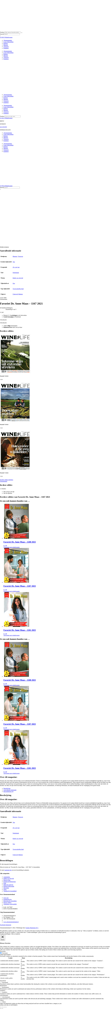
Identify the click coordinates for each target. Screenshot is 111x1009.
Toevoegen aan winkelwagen (11, 547)
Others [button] (2, 1000)
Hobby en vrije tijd (18, 278)
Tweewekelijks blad (18, 289)
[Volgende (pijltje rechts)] (2, 1008)
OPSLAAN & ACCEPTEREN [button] (8, 1005)
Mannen (5, 45)
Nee (14, 262)
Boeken (5, 43)
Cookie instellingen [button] (5, 934)
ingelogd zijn (8, 870)
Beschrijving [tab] (6, 788)
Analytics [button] (2, 990)
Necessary (5, 953)
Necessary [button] (3, 951)
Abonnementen (7, 40)
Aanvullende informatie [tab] (9, 790)
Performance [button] (3, 985)
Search (2, 34)
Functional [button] (3, 980)
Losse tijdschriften (8, 42)
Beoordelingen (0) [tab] (8, 791)
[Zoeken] (21, 32)
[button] (4, 247)
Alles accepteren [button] (15, 934)
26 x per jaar (16, 267)
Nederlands (16, 272)
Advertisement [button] (4, 995)
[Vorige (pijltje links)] (0, 1008)
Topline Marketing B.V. (32, 928)
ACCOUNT (3, 127)
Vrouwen (6, 46)
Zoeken (2, 32)
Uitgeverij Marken (18, 294)
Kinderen (6, 48)
